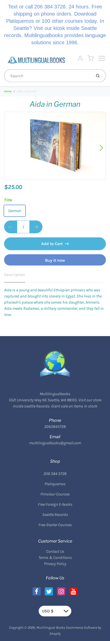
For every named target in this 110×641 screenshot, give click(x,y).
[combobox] (47, 75)
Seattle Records (55, 514)
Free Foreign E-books (55, 504)
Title (8, 199)
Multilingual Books (50, 627)
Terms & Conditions (55, 557)
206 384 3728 (55, 473)
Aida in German (27, 91)
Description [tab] (14, 274)
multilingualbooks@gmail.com (55, 442)
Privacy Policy (55, 563)
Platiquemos (55, 483)
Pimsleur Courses (55, 494)
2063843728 (55, 426)
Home (8, 91)
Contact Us (55, 551)
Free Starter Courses (55, 524)
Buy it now (55, 260)
